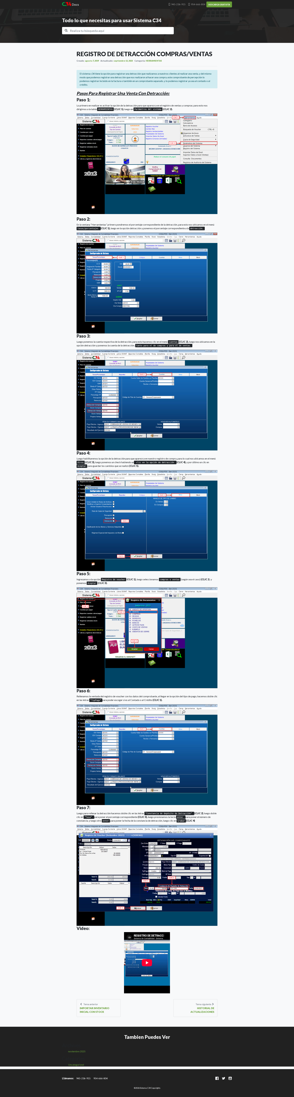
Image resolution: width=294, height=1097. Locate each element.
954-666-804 (198, 4)
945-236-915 (178, 4)
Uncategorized (76, 1064)
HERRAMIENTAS (154, 61)
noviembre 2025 (76, 1051)
